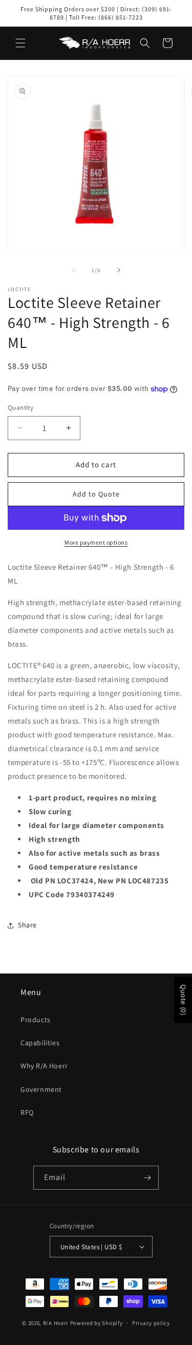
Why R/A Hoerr (44, 1065)
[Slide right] (119, 270)
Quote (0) (183, 999)
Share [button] (27, 924)
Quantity (20, 407)
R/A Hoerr (56, 1323)
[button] (20, 43)
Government (41, 1089)
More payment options (96, 542)
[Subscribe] (147, 1178)
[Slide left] (73, 270)
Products (35, 1019)
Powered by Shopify (96, 1323)
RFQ (27, 1112)
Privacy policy (151, 1323)
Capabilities (39, 1042)
